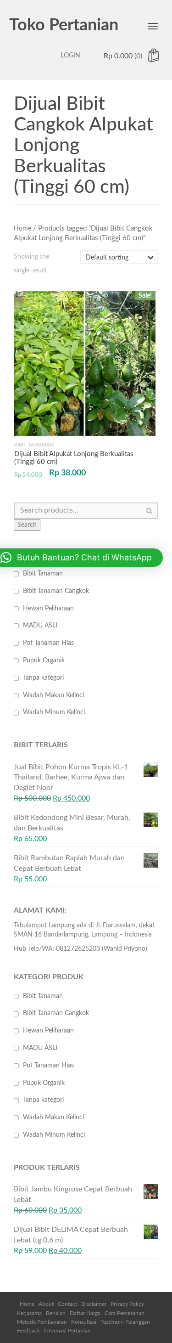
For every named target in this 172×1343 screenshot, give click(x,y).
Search (27, 525)
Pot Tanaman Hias (48, 643)
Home (22, 229)
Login (70, 55)
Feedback (28, 1330)
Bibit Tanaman (43, 573)
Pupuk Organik (44, 660)
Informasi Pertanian (67, 1330)
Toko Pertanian (63, 25)
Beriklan (56, 1313)
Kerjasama (29, 1313)
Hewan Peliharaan (48, 608)
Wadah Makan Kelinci (53, 695)
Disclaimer (93, 1304)
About (46, 1304)
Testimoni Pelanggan (125, 1322)
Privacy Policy (127, 1304)
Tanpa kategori (43, 678)
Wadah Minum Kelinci (54, 712)
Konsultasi (83, 1322)
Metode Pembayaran (42, 1322)
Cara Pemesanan (124, 1313)
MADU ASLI (40, 625)
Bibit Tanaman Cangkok (56, 591)
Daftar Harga (85, 1313)
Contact (67, 1304)
